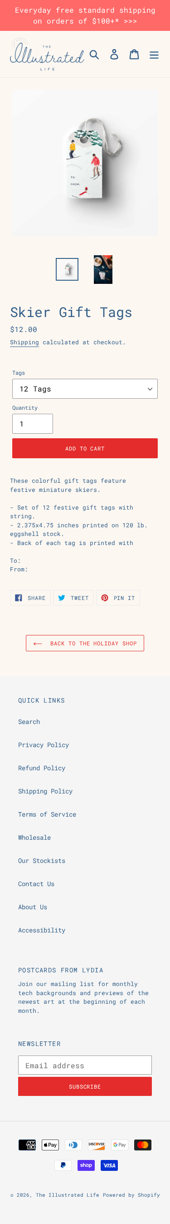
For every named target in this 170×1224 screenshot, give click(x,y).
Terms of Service (47, 814)
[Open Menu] (154, 54)
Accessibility (41, 930)
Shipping (24, 342)
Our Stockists (41, 860)
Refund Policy (41, 767)
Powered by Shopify (131, 1194)
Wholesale (34, 837)
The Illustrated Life (67, 1194)
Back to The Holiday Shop (92, 643)
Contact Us (36, 883)
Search (29, 721)
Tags (18, 372)
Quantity (25, 407)
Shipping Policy (45, 791)
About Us (32, 906)
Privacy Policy (43, 744)
